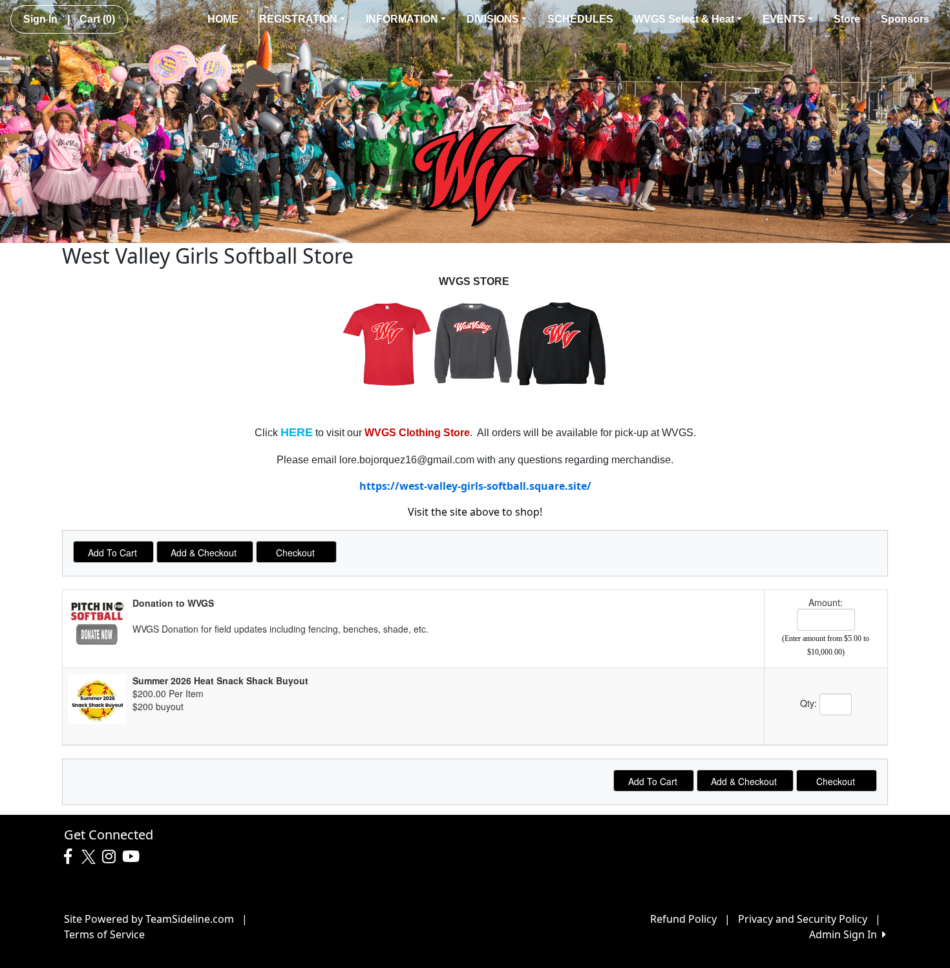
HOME (222, 19)
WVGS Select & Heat (684, 19)
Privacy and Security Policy (802, 919)
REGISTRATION (298, 19)
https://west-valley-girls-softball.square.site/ (475, 486)
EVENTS (784, 19)
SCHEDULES (580, 19)
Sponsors (905, 19)
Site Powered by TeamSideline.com (149, 919)
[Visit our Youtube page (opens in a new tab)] (134, 856)
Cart (97, 19)
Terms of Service (104, 934)
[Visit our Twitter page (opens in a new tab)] (90, 857)
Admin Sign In (845, 934)
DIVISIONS (493, 19)
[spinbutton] (826, 620)
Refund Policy (683, 919)
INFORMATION (402, 19)
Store (847, 19)
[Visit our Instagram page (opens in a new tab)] (112, 856)
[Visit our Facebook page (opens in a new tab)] (71, 856)
